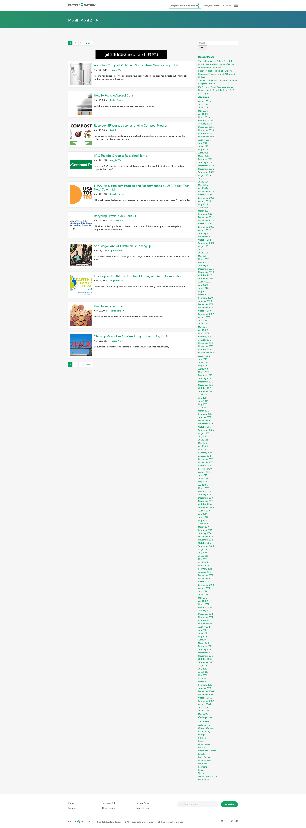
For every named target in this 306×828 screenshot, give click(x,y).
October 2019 (204, 310)
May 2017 (202, 404)
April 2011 (202, 639)
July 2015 (202, 475)
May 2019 (202, 326)
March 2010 (203, 681)
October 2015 (204, 465)
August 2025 (204, 139)
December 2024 (206, 165)
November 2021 (205, 236)
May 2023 (203, 204)
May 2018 (202, 365)
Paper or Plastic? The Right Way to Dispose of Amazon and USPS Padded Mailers (216, 74)
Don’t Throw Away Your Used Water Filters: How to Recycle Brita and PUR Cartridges (216, 90)
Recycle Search (211, 5)
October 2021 (204, 239)
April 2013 (203, 562)
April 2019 (203, 330)
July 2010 (202, 668)
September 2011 (205, 623)
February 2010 (205, 684)
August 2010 (204, 665)
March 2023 (204, 210)
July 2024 (203, 178)
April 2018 (203, 368)
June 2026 (203, 107)
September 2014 (206, 507)
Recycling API (108, 803)
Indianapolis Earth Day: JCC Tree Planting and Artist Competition (138, 276)
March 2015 (203, 488)
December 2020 (206, 268)
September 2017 (206, 391)
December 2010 (205, 652)
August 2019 (204, 317)
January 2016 (204, 455)
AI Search (183, 5)
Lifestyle (202, 754)
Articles (227, 5)
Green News (204, 744)
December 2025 (206, 127)
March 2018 (203, 372)
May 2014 (202, 520)
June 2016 (203, 439)
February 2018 (205, 375)
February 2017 (205, 414)
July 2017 (202, 397)
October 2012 (204, 581)
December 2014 (205, 497)
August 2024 (204, 175)
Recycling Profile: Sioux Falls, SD (115, 216)
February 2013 (205, 568)
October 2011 (204, 620)
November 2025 (206, 130)
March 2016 (203, 449)
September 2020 (206, 278)
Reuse (201, 770)
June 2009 (203, 710)
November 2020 (206, 272)
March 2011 (203, 643)
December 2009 (206, 691)
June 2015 (203, 478)
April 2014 (203, 523)
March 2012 (203, 604)
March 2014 (203, 526)
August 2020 (204, 281)
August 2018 (204, 356)
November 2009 (206, 694)
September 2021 (206, 243)
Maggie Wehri (116, 70)
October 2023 (205, 194)
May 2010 (203, 675)
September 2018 (206, 352)
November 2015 (205, 462)
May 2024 (203, 185)
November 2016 (205, 423)
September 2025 (206, 136)
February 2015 (205, 491)
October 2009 (205, 697)
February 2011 (205, 646)
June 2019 (203, 323)
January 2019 (204, 339)
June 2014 (203, 517)
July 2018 (202, 359)
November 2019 (205, 307)
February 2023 (205, 214)
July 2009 (203, 707)
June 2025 (203, 146)
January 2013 (204, 572)
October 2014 (205, 504)
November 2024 (206, 168)
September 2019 (206, 314)
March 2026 (204, 117)
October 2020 (205, 275)
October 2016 (204, 426)
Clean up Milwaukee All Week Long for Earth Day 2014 (131, 336)
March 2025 (204, 156)
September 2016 (206, 430)
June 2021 (203, 252)
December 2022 (206, 217)
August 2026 (204, 101)
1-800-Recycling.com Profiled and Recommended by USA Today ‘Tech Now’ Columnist (141, 187)
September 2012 (206, 584)
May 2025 (203, 149)
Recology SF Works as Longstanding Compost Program (131, 125)
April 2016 (203, 446)
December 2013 (205, 536)
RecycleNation (178, 5)
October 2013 (204, 543)
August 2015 (204, 472)
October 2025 (205, 133)
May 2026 (203, 110)
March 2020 (204, 294)
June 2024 (203, 181)
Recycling (202, 766)
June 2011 (202, 633)
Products (202, 763)
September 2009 (206, 701)
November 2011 (205, 617)
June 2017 (203, 401)
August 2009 (204, 704)
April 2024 (203, 188)
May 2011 (202, 636)
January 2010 (204, 688)
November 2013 (205, 539)
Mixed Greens (204, 760)
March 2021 (203, 259)
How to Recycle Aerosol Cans (113, 95)
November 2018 (205, 346)
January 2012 (204, 610)
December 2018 (205, 343)
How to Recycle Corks (108, 306)
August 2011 (204, 626)
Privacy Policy (142, 803)
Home (71, 803)
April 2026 (203, 114)
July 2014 (202, 514)
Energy (201, 734)
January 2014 (204, 533)
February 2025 (205, 159)
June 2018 (203, 362)
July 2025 (202, 143)
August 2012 (204, 588)
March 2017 (203, 410)
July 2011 (202, 630)
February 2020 (205, 297)
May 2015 (202, 481)
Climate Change (206, 728)
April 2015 (203, 485)
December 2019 (205, 304)
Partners (72, 808)
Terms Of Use (142, 808)
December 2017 (205, 381)
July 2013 (202, 552)
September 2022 (206, 227)
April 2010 (203, 678)
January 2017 (204, 417)
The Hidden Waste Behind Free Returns (217, 61)
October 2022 (205, 223)
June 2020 (203, 288)
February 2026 (205, 120)
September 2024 (206, 172)
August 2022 (204, 230)
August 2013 (204, 549)
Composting (204, 731)
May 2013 (202, 559)
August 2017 (204, 394)
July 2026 (203, 104)
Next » (88, 43)
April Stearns (116, 130)
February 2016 (205, 452)
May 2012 (202, 597)
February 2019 (205, 336)
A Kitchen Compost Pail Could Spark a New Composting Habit (136, 65)
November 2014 (205, 501)
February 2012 (205, 607)
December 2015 (205, 459)
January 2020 (205, 301)
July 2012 (202, 591)
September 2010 (206, 662)
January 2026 (205, 123)
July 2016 (202, 436)
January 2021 (204, 265)
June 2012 (203, 594)
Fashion (202, 737)
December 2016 (205, 420)
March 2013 (203, 565)
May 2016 (202, 443)
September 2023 (206, 197)
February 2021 (205, 262)
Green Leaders (109, 808)
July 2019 (202, 320)
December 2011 (205, 614)
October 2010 (205, 659)
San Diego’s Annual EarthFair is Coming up (122, 246)
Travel (201, 773)
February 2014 (205, 530)
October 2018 (204, 349)
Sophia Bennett (117, 100)
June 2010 (203, 672)
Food (200, 741)
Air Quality (203, 721)
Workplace (203, 779)
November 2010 (205, 655)
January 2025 (205, 162)
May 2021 (202, 256)
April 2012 (203, 601)
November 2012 (205, 578)
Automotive (204, 724)
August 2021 (204, 246)
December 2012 (205, 575)
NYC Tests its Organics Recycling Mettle (120, 156)
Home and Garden (207, 750)
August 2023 (204, 201)
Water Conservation (208, 776)
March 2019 (203, 333)
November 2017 (205, 385)
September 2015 (206, 468)
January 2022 (205, 233)
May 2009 (203, 713)
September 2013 (206, 546)
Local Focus (204, 757)
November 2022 (206, 220)
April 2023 (203, 207)
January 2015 (204, 494)
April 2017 (203, 407)
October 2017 (204, 388)
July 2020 (203, 285)
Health (201, 747)
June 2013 (203, 555)
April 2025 (203, 152)
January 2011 (204, 649)
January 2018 (204, 378)
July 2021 (202, 249)
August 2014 (204, 510)
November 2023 (206, 191)
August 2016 (204, 433)
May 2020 (203, 291)
